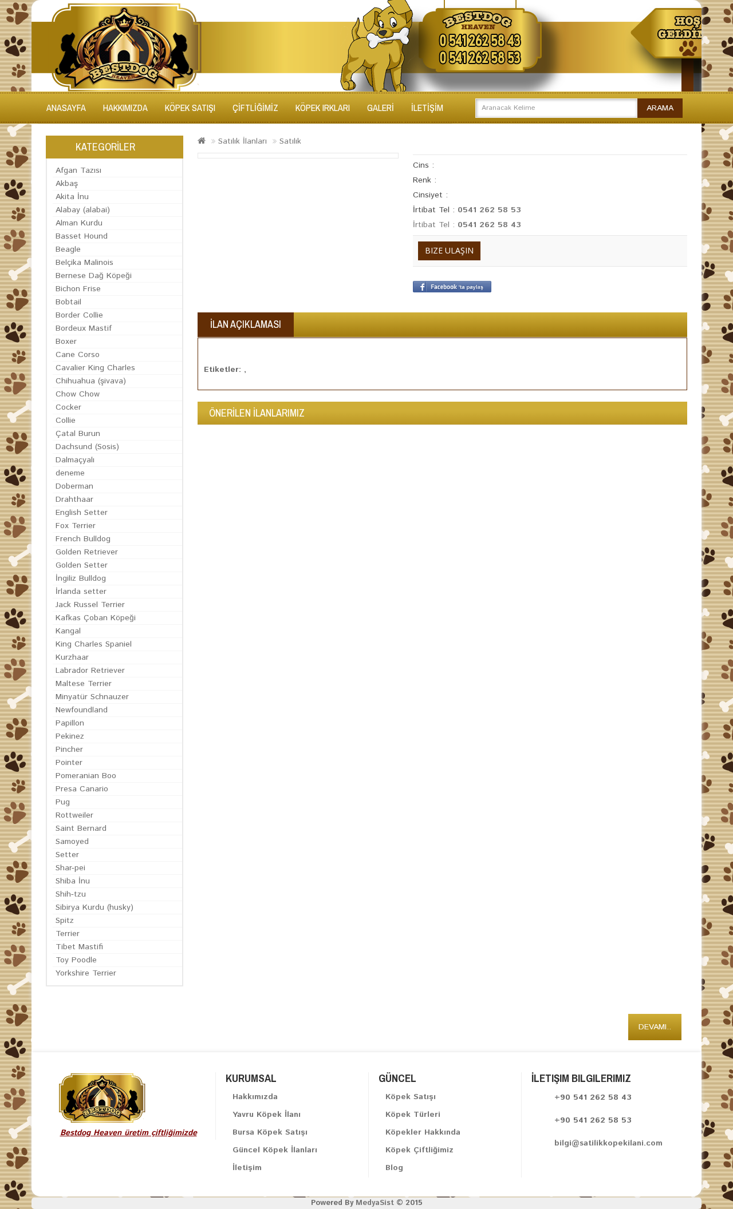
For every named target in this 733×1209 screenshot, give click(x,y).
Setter (67, 855)
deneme (70, 473)
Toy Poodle (76, 960)
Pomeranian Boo (86, 776)
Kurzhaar (72, 657)
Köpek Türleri (412, 1114)
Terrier (68, 934)
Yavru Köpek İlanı (266, 1114)
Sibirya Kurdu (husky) (94, 907)
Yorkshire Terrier (86, 973)
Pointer (69, 762)
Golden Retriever (87, 552)
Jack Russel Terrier (90, 605)
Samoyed (72, 841)
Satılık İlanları (242, 141)
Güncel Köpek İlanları (274, 1150)
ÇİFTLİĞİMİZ (255, 107)
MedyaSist (375, 1203)
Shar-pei (70, 868)
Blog (394, 1168)
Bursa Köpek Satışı (270, 1132)
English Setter (82, 512)
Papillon (70, 723)
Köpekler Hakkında (422, 1132)
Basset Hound (82, 236)
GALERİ (380, 107)
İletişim (247, 1168)
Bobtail (68, 302)
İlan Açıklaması (245, 324)
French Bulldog (83, 539)
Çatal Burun (78, 433)
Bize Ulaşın (449, 250)
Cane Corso (78, 354)
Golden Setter (82, 565)
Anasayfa (66, 107)
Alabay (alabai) (83, 210)
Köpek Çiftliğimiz (419, 1150)
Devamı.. (655, 1027)
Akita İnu (72, 197)
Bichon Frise (78, 289)
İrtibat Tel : (435, 225)
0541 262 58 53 (489, 210)
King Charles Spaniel (94, 644)
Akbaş (67, 183)
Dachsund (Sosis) (87, 447)
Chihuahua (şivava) (91, 381)
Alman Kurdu (79, 223)
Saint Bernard (81, 828)
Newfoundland (82, 710)
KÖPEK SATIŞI (190, 107)
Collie (66, 420)
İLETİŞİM (427, 107)
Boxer (66, 341)
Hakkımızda (125, 107)
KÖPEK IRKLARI (322, 107)
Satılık (290, 141)
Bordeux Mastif (84, 328)
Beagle (68, 249)
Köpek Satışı (410, 1097)
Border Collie (79, 315)
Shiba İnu (73, 881)
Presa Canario (82, 789)
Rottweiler (74, 815)
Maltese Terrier (84, 683)
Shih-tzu (71, 894)
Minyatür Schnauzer (92, 697)
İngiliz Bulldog (81, 578)
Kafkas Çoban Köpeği (96, 618)
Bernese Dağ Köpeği (94, 276)
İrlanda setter (81, 591)
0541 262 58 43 (489, 225)
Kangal (68, 631)
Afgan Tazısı (78, 170)
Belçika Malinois (84, 262)
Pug (63, 802)
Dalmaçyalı (75, 460)
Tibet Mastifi (79, 947)
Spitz (65, 920)
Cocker (68, 407)
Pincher (69, 749)
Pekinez (70, 736)
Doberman (74, 486)
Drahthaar (74, 499)
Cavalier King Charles (95, 368)
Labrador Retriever (90, 670)
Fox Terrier (76, 526)
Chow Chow (78, 394)
